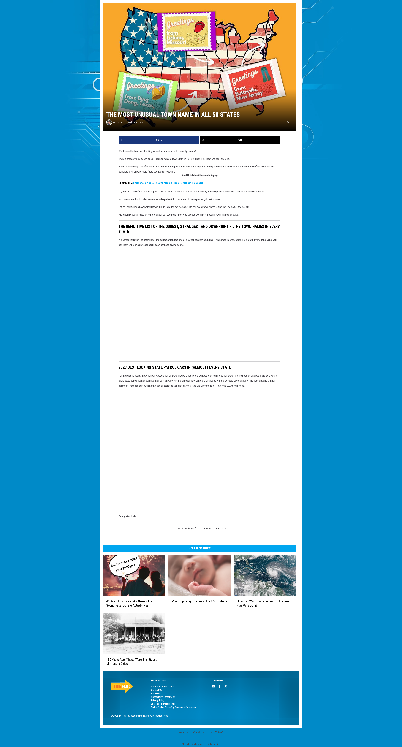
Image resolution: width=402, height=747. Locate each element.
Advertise (156, 693)
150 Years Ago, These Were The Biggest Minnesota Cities (132, 662)
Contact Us (156, 690)
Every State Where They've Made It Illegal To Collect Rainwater (168, 182)
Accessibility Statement (163, 697)
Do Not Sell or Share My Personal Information (173, 707)
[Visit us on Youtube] (214, 686)
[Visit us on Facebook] (221, 686)
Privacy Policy (158, 700)
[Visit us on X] (227, 686)
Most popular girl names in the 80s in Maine (199, 601)
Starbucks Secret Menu (162, 686)
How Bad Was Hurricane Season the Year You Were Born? (263, 603)
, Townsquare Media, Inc (137, 716)
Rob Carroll (118, 122)
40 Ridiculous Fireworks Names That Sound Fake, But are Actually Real (129, 603)
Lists (133, 516)
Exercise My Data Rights (163, 704)
